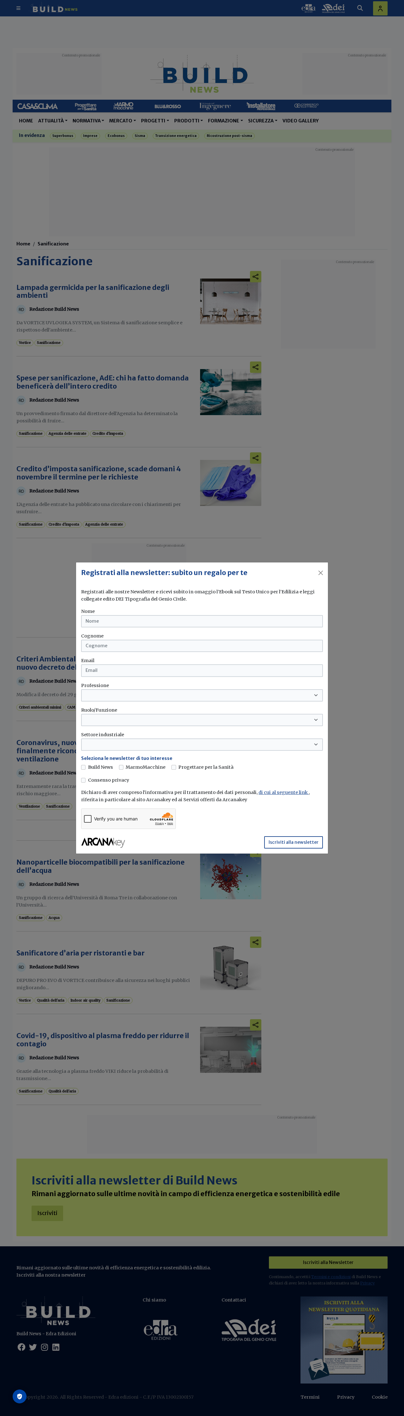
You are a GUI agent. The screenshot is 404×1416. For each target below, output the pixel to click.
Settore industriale (102, 734)
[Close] (320, 573)
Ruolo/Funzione (99, 710)
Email (87, 660)
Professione (95, 685)
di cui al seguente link (283, 792)
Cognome (92, 636)
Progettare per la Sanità (206, 767)
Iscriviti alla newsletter (293, 842)
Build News (100, 767)
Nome (88, 611)
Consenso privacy (108, 780)
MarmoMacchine (145, 767)
